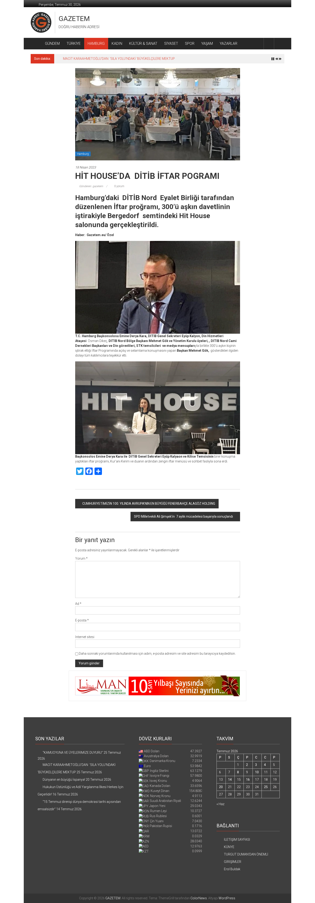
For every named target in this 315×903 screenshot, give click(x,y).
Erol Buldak (232, 869)
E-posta (82, 620)
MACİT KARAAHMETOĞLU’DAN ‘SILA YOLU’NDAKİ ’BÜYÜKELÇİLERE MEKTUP (119, 58)
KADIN (117, 43)
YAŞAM (207, 43)
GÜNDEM (52, 43)
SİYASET (171, 43)
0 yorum (118, 186)
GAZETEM (74, 19)
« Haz (220, 804)
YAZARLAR (228, 43)
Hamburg (83, 154)
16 (248, 779)
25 (266, 787)
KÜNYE (229, 847)
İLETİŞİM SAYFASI (237, 839)
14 (230, 779)
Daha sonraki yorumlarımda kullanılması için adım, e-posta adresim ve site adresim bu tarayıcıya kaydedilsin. (157, 653)
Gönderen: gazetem (91, 186)
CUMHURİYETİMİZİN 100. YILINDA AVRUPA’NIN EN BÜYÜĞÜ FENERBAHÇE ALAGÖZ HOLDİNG (148, 503)
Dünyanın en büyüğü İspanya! (64, 779)
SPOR (189, 43)
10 (257, 772)
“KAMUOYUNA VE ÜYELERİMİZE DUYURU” (73, 752)
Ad (78, 604)
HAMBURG (96, 43)
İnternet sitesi (84, 637)
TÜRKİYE (74, 43)
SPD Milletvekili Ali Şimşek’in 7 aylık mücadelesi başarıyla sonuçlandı (183, 516)
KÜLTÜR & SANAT (143, 43)
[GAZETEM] (36, 43)
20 (221, 787)
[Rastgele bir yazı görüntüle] (279, 43)
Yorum (81, 558)
